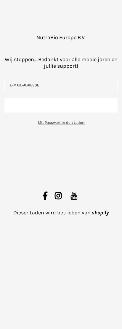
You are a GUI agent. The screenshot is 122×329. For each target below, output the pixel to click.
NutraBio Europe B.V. (61, 37)
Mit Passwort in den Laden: (61, 122)
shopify (100, 212)
